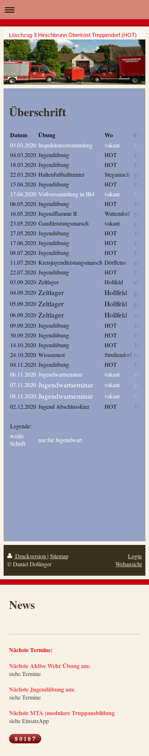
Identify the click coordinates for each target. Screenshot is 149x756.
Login (135, 556)
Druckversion (30, 556)
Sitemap (59, 556)
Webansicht (128, 564)
